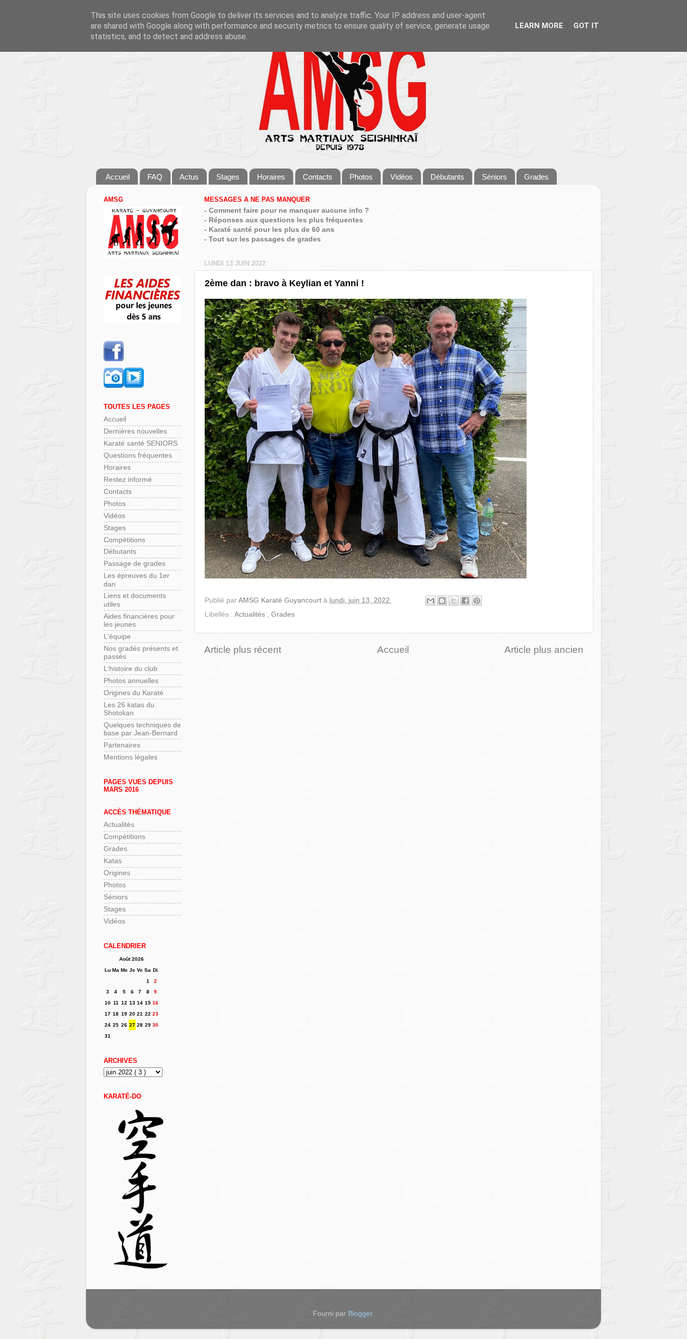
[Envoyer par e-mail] (430, 601)
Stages (227, 177)
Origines (117, 873)
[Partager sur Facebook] (465, 601)
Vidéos (401, 177)
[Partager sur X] (454, 601)
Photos (361, 177)
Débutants (447, 177)
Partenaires (122, 745)
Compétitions (124, 540)
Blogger (360, 1313)
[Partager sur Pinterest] (477, 601)
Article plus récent (242, 649)
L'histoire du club (130, 669)
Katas (113, 861)
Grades (536, 177)
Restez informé (128, 479)
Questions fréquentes (138, 455)
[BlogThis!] (442, 601)
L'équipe (117, 636)
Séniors (494, 177)
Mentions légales (130, 757)
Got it (586, 25)
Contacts (317, 177)
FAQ (154, 177)
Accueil (118, 177)
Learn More (539, 25)
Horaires (271, 177)
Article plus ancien (543, 649)
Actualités (250, 614)
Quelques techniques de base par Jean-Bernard (142, 729)
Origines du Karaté (133, 693)
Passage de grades (134, 563)
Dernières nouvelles (135, 431)
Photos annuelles (131, 681)
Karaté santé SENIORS (141, 443)
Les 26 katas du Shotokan (129, 709)
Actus (189, 177)
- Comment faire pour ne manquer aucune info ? (286, 210)
